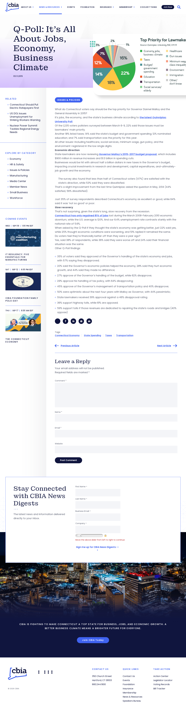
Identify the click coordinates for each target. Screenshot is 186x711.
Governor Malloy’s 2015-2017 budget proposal (128, 154)
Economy (15, 159)
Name (58, 412)
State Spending (92, 335)
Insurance (106, 7)
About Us (26, 7)
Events (71, 7)
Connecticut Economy (67, 335)
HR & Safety (17, 164)
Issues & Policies (20, 170)
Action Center (160, 676)
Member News (18, 186)
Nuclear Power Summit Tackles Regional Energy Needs (24, 129)
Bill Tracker (159, 688)
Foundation (87, 7)
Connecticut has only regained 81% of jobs (81, 215)
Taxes (108, 335)
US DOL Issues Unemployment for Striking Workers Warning (25, 117)
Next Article (164, 345)
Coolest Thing (148, 7)
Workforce (16, 198)
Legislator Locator (163, 680)
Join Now (168, 7)
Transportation (124, 335)
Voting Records (161, 684)
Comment (60, 380)
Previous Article (70, 345)
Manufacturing (19, 175)
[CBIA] (12, 7)
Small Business (19, 192)
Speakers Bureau (132, 700)
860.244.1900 (99, 684)
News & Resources (49, 7)
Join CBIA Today (93, 640)
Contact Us (129, 676)
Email (58, 427)
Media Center (18, 181)
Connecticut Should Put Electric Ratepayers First (24, 106)
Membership (125, 7)
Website (59, 443)
